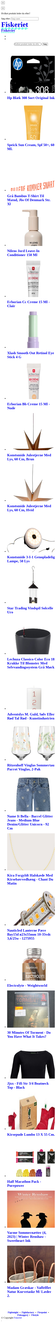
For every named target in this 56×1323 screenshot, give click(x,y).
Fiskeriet (18, 1317)
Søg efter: (5, 18)
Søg (45, 44)
